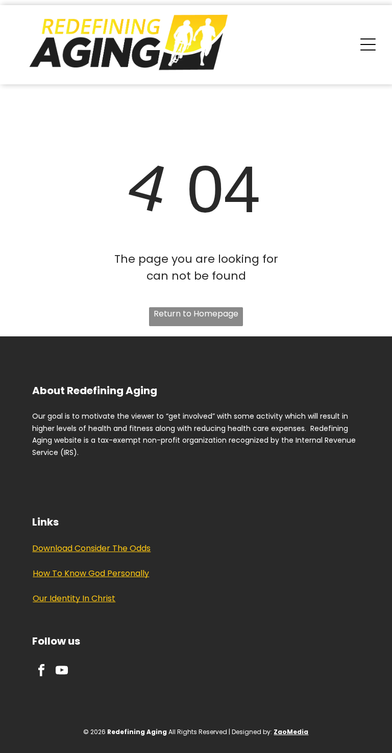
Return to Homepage (196, 314)
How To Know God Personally (91, 573)
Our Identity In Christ (74, 598)
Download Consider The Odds (91, 548)
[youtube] (61, 671)
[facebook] (41, 671)
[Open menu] (368, 44)
